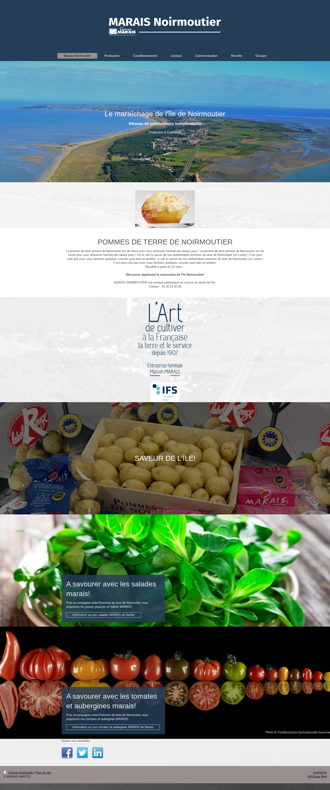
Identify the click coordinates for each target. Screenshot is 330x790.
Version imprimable (20, 772)
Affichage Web (317, 776)
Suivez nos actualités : (77, 740)
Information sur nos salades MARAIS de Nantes (103, 615)
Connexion (320, 772)
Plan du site (43, 772)
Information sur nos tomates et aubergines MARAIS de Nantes (113, 727)
